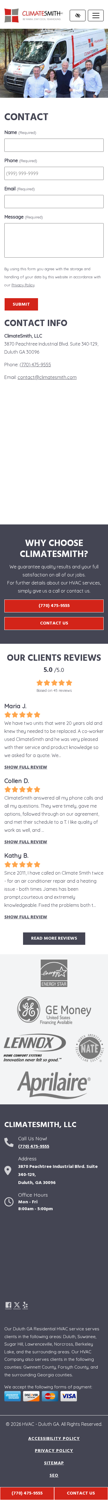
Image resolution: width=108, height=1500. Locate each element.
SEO (54, 1475)
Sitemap (54, 1463)
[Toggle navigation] (96, 15)
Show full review (25, 767)
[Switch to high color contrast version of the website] (78, 15)
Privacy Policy (23, 285)
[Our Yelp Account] (25, 1305)
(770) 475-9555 (27, 1493)
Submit (21, 304)
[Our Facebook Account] (8, 1305)
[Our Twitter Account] (17, 1305)
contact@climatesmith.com (47, 377)
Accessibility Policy (54, 1438)
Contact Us (54, 623)
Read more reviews (54, 938)
